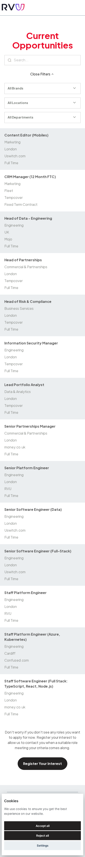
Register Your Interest (42, 763)
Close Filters (40, 74)
